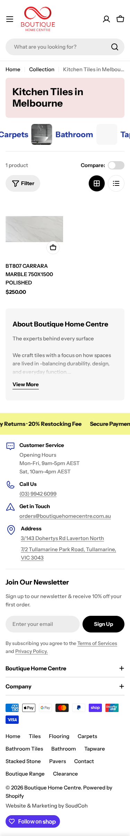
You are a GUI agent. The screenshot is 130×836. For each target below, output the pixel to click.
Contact (84, 761)
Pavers (57, 761)
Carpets (87, 736)
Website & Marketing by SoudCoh (47, 805)
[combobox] (65, 47)
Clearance (65, 773)
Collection (41, 69)
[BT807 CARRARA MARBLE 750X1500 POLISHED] (34, 229)
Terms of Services (97, 643)
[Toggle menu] (10, 19)
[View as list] (116, 183)
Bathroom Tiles (24, 748)
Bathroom (63, 748)
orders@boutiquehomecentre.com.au (65, 516)
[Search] (115, 47)
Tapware (94, 748)
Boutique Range (25, 773)
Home (13, 69)
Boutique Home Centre (52, 787)
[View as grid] (96, 183)
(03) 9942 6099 (38, 493)
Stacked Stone (23, 761)
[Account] (106, 19)
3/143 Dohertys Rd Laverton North (62, 538)
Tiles (35, 736)
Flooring (59, 736)
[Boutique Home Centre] (37, 134)
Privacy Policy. (31, 651)
